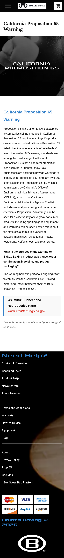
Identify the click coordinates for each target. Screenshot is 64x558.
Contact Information (15, 363)
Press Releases (11, 393)
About (6, 452)
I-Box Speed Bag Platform (18, 482)
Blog (5, 438)
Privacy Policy (10, 460)
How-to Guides (11, 423)
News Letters (10, 386)
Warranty (7, 415)
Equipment (8, 430)
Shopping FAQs (11, 371)
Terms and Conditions (16, 408)
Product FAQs (10, 378)
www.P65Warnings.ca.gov (26, 311)
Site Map (7, 475)
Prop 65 (7, 467)
